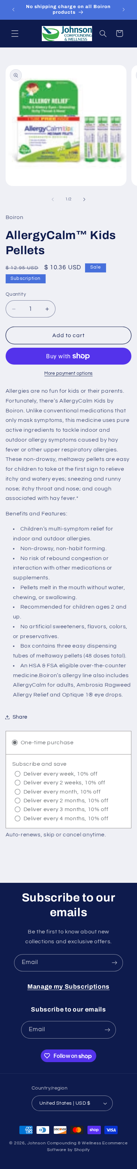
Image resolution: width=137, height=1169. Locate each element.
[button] (15, 33)
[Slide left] (52, 199)
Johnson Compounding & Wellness (64, 1143)
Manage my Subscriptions (68, 986)
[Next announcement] (123, 9)
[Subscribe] (114, 962)
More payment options (68, 373)
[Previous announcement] (13, 9)
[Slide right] (84, 199)
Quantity (16, 294)
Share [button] (20, 717)
